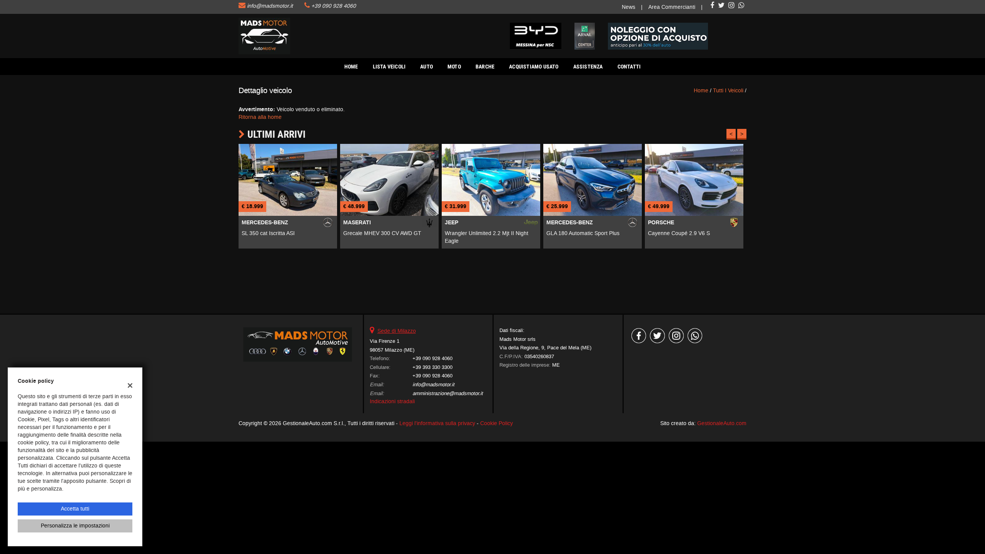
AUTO (426, 66)
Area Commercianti (671, 7)
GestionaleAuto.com (721, 423)
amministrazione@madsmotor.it (447, 393)
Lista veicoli (389, 66)
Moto (454, 66)
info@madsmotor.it (270, 6)
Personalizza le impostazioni (75, 525)
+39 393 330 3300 (432, 367)
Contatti (629, 66)
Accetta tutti (75, 508)
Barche (485, 66)
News (628, 7)
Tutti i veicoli (728, 90)
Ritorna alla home (260, 117)
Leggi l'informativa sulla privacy (437, 423)
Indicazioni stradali (392, 401)
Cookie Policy (496, 423)
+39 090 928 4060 (333, 6)
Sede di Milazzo (396, 331)
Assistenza (588, 66)
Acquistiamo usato (533, 66)
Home (351, 66)
